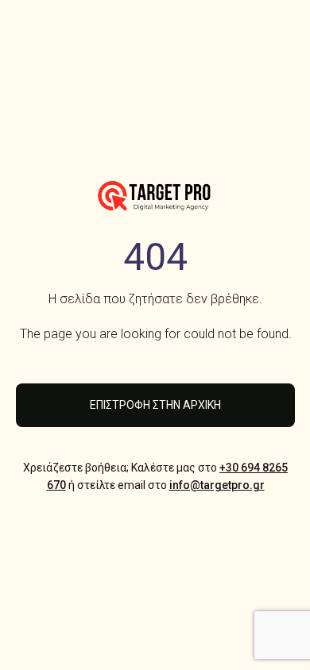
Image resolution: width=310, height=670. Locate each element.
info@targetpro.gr (217, 485)
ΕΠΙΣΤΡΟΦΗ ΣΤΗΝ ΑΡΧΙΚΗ (155, 405)
